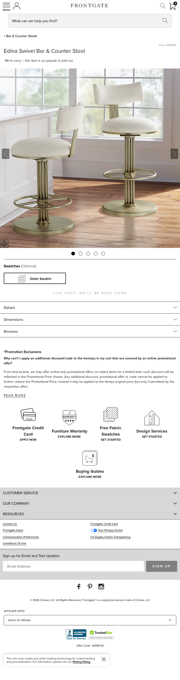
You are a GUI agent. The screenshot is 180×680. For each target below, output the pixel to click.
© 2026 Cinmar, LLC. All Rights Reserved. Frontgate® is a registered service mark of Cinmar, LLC (90, 600)
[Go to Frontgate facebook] (79, 586)
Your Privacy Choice (110, 530)
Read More (15, 395)
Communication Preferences (21, 537)
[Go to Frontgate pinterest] (90, 586)
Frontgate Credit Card (104, 524)
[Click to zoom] (4, 244)
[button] (6, 7)
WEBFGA (98, 646)
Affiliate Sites (14, 611)
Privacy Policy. (81, 662)
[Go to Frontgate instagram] (101, 586)
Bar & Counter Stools (21, 36)
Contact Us (10, 524)
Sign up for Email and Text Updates (31, 555)
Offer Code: (84, 646)
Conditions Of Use (14, 543)
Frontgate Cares (13, 530)
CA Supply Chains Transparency (110, 537)
